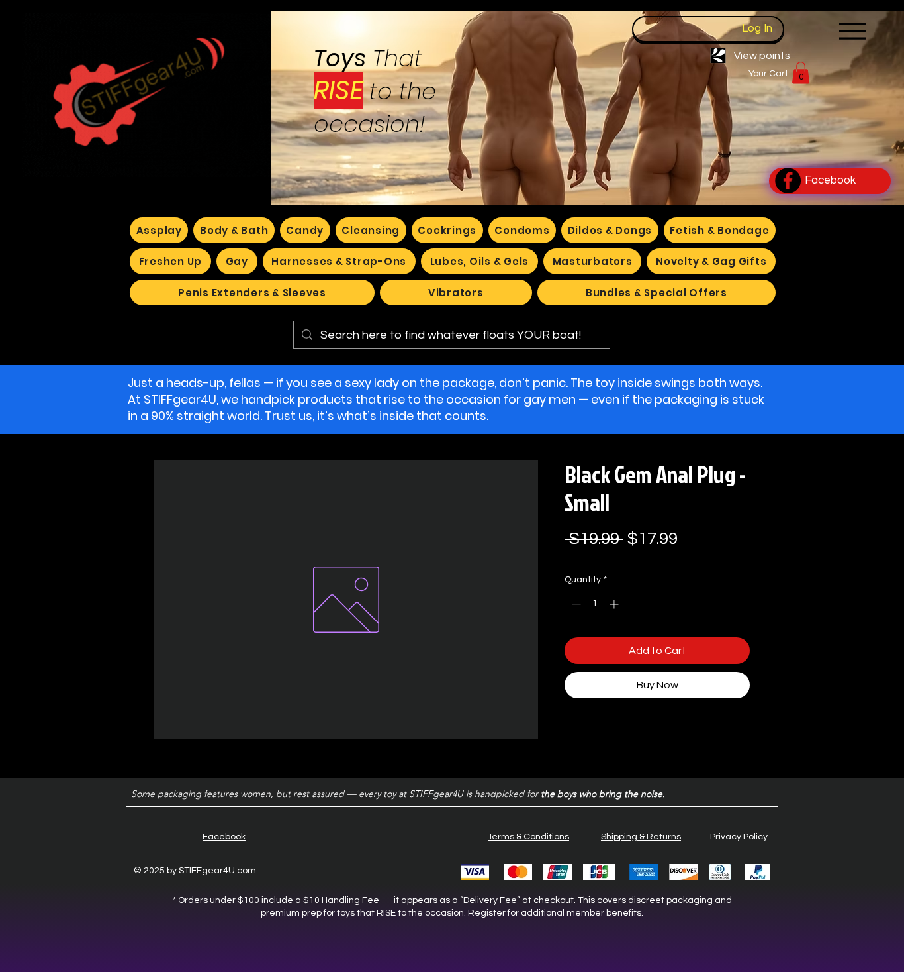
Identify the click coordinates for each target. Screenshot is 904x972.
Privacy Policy (739, 836)
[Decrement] (574, 604)
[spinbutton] (595, 604)
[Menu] (852, 31)
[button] (800, 72)
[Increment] (615, 604)
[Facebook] (788, 180)
